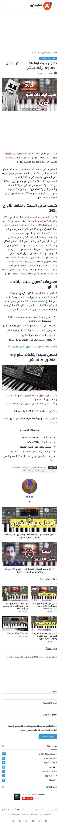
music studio (37, 301)
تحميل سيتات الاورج (39, 52)
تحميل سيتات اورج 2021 (31, 470)
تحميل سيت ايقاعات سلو (21, 467)
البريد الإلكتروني (50, 703)
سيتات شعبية (49, 758)
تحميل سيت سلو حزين (48, 470)
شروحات (52, 780)
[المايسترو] (41, 6)
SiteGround (12, 814)
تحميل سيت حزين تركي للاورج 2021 (26, 346)
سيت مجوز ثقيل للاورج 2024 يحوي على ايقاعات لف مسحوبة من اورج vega (15, 606)
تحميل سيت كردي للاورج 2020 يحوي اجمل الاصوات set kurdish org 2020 (44, 606)
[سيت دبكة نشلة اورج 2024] (15, 623)
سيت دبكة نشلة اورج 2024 (17, 633)
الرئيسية (51, 52)
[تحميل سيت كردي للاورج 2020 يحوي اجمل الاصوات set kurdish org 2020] (44, 593)
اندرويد (52, 767)
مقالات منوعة (49, 762)
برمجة (34, 467)
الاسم (54, 691)
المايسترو (52, 173)
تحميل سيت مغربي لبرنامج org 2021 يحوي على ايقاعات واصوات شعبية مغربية (44, 636)
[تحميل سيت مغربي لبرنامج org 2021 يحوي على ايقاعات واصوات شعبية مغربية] (44, 623)
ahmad (51, 73)
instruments (18, 233)
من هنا (53, 422)
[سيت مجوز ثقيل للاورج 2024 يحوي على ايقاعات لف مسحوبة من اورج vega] (15, 593)
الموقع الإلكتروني (50, 714)
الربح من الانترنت (48, 771)
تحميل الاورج (50, 775)
